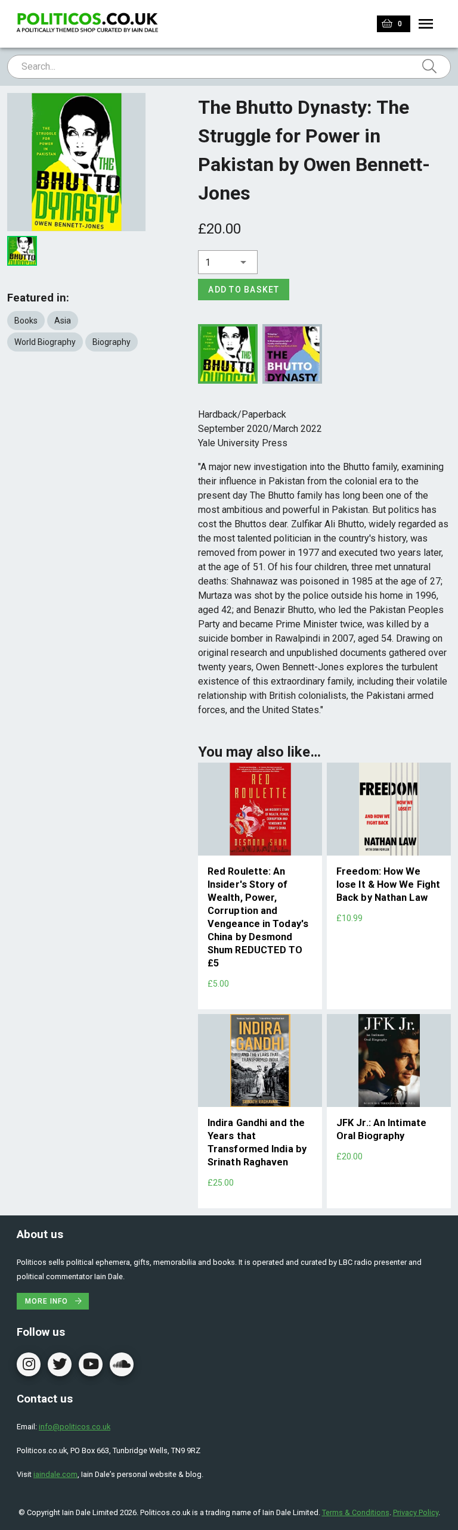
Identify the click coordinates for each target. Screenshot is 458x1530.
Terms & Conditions (355, 1512)
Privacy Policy (415, 1512)
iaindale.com (55, 1474)
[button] (228, 262)
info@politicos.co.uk (74, 1426)
